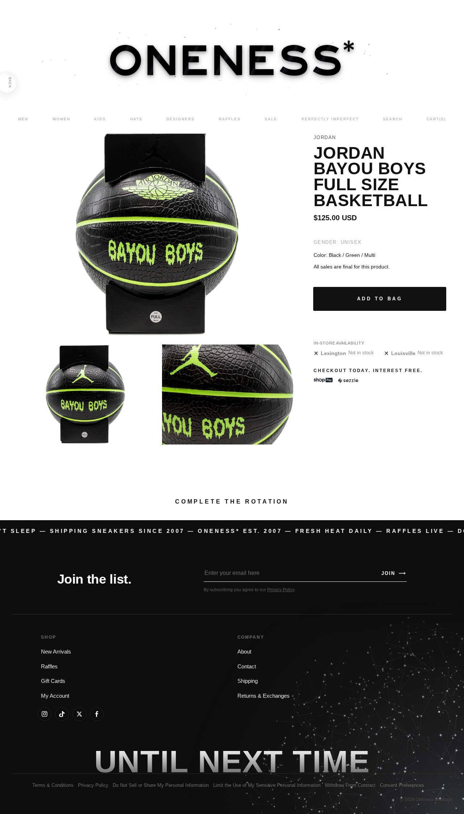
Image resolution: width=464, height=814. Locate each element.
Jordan (325, 137)
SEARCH (392, 119)
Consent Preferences (402, 785)
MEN (23, 119)
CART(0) (436, 119)
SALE (271, 119)
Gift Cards (53, 681)
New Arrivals (56, 652)
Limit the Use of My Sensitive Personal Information (266, 785)
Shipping (247, 681)
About (244, 652)
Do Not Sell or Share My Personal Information (161, 785)
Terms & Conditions (53, 785)
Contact (246, 666)
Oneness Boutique (434, 799)
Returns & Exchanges (263, 696)
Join (393, 573)
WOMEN (61, 119)
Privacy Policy (280, 590)
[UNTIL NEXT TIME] (331, 761)
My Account (55, 696)
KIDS (100, 119)
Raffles (49, 666)
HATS (136, 119)
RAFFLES (230, 119)
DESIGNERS (180, 119)
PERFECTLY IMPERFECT (330, 119)
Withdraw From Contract (350, 785)
